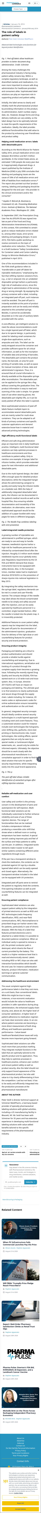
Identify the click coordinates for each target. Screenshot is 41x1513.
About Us (20, 1438)
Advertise (20, 1441)
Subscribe (29, 1182)
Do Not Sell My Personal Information (20, 1448)
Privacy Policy (20, 1450)
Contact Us (20, 1446)
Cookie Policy (18, 1493)
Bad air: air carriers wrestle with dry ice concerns (13, 1153)
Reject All (20, 1503)
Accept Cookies (20, 1509)
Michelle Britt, (10, 1419)
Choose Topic (18, 9)
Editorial (20, 1443)
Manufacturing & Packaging (12, 1199)
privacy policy (10, 1188)
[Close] (38, 1470)
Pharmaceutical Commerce (11, 26)
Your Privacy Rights (20, 1455)
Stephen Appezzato (23, 1248)
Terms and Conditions (20, 1453)
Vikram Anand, (10, 1248)
